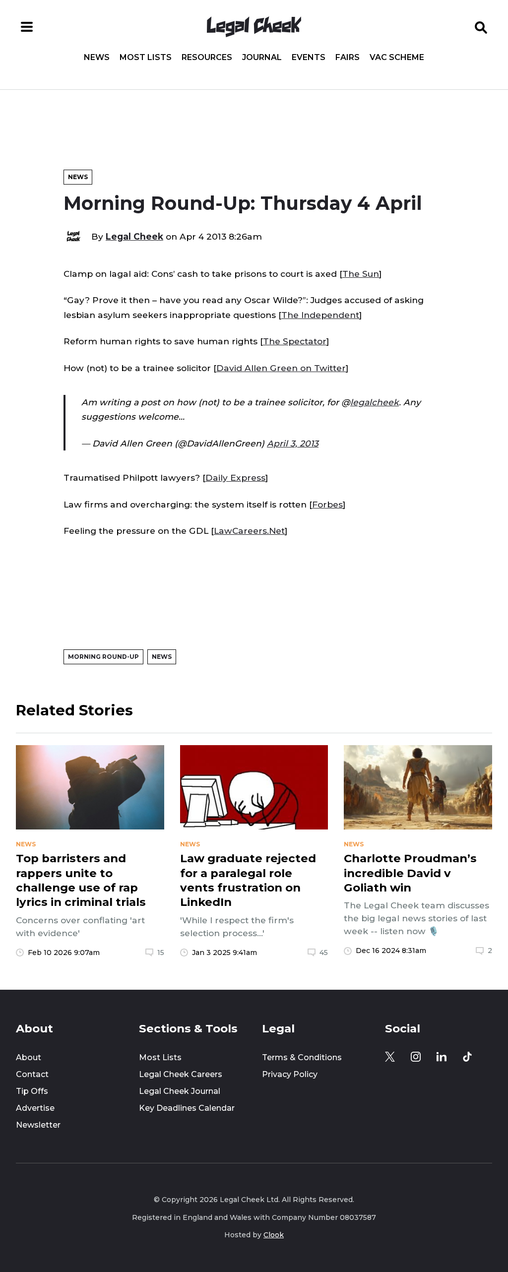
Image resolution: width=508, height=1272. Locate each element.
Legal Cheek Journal (179, 1091)
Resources (207, 58)
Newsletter (38, 1125)
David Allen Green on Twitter (281, 368)
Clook (273, 1234)
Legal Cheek (134, 236)
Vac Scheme (397, 58)
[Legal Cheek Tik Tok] (467, 1057)
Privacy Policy (290, 1074)
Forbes (327, 504)
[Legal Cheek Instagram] (416, 1057)
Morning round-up (103, 656)
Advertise (35, 1108)
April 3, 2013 (292, 443)
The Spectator (294, 341)
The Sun (360, 273)
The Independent (320, 315)
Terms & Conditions (302, 1057)
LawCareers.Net (249, 530)
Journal (262, 58)
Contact (32, 1074)
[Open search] (481, 27)
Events (308, 58)
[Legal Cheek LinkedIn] (441, 1057)
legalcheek (374, 402)
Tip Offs (32, 1091)
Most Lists (146, 58)
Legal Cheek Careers (180, 1074)
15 (160, 952)
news (26, 844)
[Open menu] (27, 27)
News (97, 58)
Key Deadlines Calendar (187, 1108)
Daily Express (235, 477)
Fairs (347, 58)
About (28, 1057)
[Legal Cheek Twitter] (390, 1057)
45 (323, 952)
